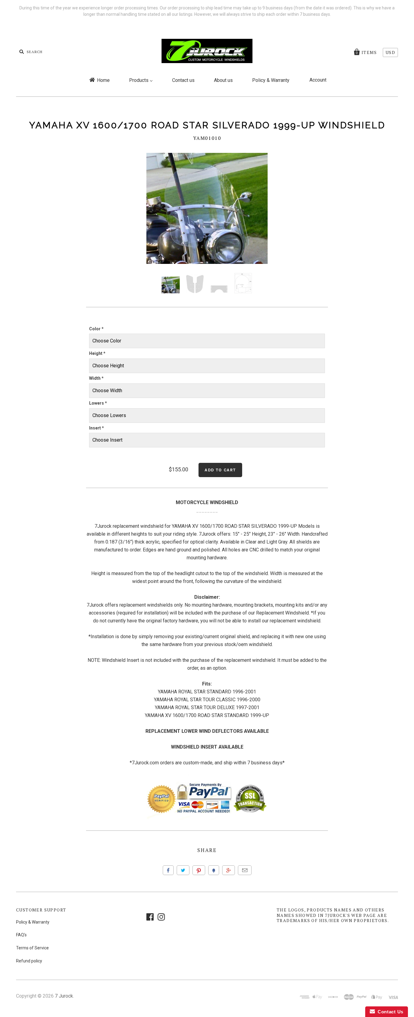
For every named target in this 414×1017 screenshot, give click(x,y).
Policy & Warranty (32, 922)
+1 (228, 870)
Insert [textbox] (96, 428)
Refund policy (29, 960)
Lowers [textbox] (98, 403)
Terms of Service (32, 947)
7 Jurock (64, 996)
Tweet (183, 870)
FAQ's (21, 934)
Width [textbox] (96, 378)
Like (168, 870)
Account (317, 80)
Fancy (213, 870)
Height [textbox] (97, 353)
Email (245, 870)
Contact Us (389, 1011)
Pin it (198, 870)
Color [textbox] (96, 328)
